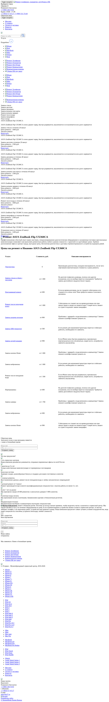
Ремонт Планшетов (12, 553)
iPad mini (8, 619)
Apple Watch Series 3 (12, 664)
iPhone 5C (8, 594)
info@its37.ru (5, 694)
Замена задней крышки (13, 341)
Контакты (8, 29)
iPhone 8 (8, 575)
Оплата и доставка (12, 25)
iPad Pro (8, 621)
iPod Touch (9, 651)
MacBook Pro (10, 643)
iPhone (7, 570)
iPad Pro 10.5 (9, 623)
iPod (6, 649)
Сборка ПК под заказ (12, 560)
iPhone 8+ (8, 573)
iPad (6, 600)
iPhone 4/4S (9, 596)
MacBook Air (9, 641)
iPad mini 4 (9, 613)
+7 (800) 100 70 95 (7, 10)
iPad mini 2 (9, 617)
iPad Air (8, 602)
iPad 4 (7, 608)
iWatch (7, 658)
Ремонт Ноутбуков (12, 554)
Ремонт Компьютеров (13, 556)
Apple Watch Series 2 (12, 662)
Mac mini (8, 634)
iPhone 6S (8, 585)
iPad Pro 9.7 (9, 627)
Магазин (8, 21)
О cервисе (8, 23)
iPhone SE (8, 591)
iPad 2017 (8, 606)
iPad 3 (7, 609)
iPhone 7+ (8, 579)
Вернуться (4, 133)
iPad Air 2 (8, 604)
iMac (7, 630)
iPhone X (8, 571)
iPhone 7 (8, 577)
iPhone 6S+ (9, 583)
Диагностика (10, 267)
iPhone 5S (8, 592)
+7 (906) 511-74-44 (21, 14)
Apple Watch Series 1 (12, 660)
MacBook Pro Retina (12, 645)
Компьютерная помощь (13, 558)
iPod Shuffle (9, 655)
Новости (8, 27)
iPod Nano (8, 653)
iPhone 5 (8, 589)
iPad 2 (7, 611)
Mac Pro (8, 636)
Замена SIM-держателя (13, 329)
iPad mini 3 (9, 615)
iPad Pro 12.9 (9, 625)
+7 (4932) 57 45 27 (7, 14)
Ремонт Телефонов (12, 551)
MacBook (8, 640)
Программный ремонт (13, 292)
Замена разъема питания (14, 317)
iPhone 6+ (8, 581)
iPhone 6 (8, 587)
